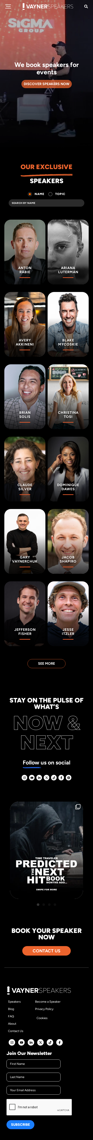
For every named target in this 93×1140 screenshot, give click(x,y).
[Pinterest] (68, 777)
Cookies (42, 1018)
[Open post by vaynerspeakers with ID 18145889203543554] (46, 850)
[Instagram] (24, 777)
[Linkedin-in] (39, 777)
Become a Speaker (48, 1002)
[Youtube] (32, 777)
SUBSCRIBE (20, 1125)
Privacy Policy (44, 1009)
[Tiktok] (54, 777)
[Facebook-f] (61, 777)
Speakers (14, 1002)
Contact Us (15, 1031)
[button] (86, 6)
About (12, 1024)
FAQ (11, 1016)
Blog (11, 1009)
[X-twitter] (46, 777)
